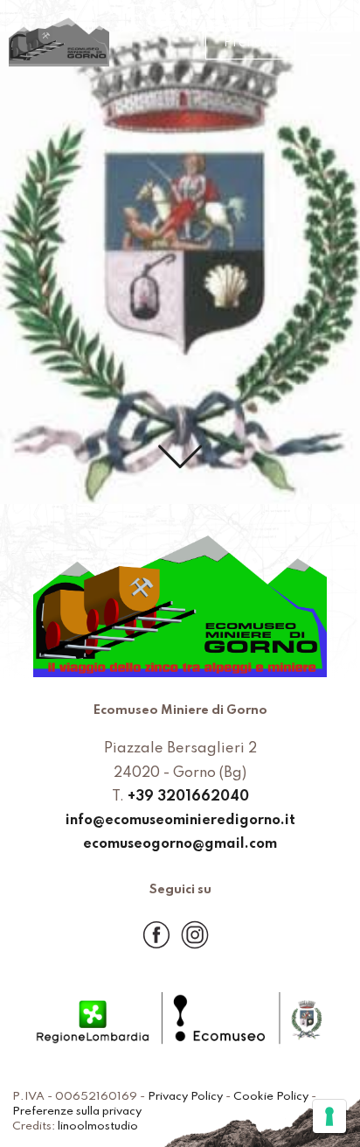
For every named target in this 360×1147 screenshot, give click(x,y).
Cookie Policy (270, 1096)
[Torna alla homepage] (59, 43)
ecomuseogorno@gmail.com (180, 844)
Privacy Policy (185, 1096)
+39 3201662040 (188, 797)
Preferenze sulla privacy (77, 1111)
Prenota (250, 43)
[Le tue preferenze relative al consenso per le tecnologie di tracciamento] (329, 1116)
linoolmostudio (98, 1126)
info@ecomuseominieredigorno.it (180, 821)
